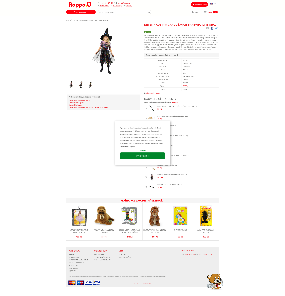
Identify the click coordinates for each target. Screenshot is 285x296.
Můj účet (122, 254)
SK (215, 4)
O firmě (71, 254)
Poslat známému (207, 28)
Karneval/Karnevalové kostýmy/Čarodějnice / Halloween (88, 107)
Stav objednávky (125, 257)
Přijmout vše (142, 156)
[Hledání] (149, 12)
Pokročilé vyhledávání (102, 260)
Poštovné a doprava (76, 263)
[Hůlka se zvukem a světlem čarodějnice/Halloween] (151, 108)
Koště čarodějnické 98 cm (167, 165)
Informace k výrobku (153, 93)
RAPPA (185, 86)
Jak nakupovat (74, 257)
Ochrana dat (73, 265)
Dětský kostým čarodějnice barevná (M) (172, 136)
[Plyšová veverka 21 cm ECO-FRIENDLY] (155, 216)
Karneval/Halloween (75, 105)
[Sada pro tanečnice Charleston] (206, 216)
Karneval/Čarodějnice (76, 103)
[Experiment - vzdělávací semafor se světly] (129, 216)
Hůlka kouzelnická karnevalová (169, 185)
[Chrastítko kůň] (180, 216)
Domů (69, 20)
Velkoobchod (200, 4)
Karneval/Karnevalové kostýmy (79, 100)
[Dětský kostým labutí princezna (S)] (79, 216)
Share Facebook (212, 28)
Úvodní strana (104, 5)
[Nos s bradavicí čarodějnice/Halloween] (151, 118)
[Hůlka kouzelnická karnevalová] (151, 186)
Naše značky (73, 268)
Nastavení (142, 150)
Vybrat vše (174, 102)
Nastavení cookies (137, 284)
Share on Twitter (216, 28)
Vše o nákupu (117, 5)
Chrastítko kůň (180, 230)
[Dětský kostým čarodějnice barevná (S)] (151, 177)
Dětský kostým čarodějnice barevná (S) (172, 175)
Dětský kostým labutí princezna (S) (79, 231)
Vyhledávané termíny (102, 257)
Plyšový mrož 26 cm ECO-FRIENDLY (104, 231)
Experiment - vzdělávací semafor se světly (129, 231)
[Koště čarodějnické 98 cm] (151, 167)
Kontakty (129, 5)
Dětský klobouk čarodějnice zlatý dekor (173, 155)
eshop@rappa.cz (124, 3)
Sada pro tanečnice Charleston (205, 231)
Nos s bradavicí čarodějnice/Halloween (172, 116)
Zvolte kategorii (80, 12)
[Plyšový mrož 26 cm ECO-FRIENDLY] (104, 216)
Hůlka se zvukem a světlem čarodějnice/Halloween (177, 106)
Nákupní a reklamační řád (78, 260)
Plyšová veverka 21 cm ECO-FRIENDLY (155, 231)
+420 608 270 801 (107, 3)
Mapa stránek (99, 254)
